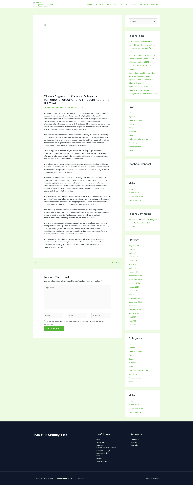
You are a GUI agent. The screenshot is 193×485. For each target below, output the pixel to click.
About (98, 4)
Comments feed (136, 196)
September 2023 (136, 309)
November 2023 (135, 302)
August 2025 (134, 257)
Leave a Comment (52, 107)
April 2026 (132, 253)
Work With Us (101, 461)
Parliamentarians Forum (138, 139)
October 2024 (134, 283)
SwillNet (157, 478)
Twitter (134, 442)
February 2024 (134, 298)
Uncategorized (135, 147)
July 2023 (132, 317)
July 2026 (132, 249)
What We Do (101, 442)
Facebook (135, 440)
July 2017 (132, 325)
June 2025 (133, 260)
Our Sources (111, 4)
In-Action (132, 131)
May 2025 (132, 264)
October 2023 (134, 306)
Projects (123, 4)
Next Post (117, 263)
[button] (102, 4)
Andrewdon (133, 219)
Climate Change (136, 120)
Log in (131, 189)
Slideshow (71, 107)
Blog (98, 456)
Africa (131, 113)
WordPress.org (135, 200)
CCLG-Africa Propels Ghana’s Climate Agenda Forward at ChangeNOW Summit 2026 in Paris (143, 90)
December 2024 (135, 275)
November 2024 (135, 279)
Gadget (132, 128)
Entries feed (134, 193)
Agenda (132, 116)
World (131, 150)
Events (143, 4)
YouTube (134, 445)
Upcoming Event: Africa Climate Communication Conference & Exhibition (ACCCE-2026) (142, 58)
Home (89, 4)
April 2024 (132, 294)
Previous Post (39, 263)
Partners (133, 4)
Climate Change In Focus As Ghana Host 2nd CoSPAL (143, 222)
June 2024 (133, 291)
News (63, 107)
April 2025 (132, 268)
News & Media (102, 453)
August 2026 (134, 245)
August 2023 (134, 313)
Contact (154, 4)
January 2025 (134, 272)
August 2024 (134, 287)
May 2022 (132, 321)
